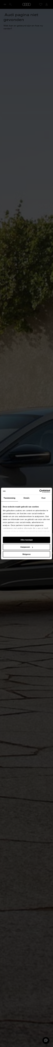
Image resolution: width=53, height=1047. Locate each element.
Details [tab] (27, 498)
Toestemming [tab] (9, 498)
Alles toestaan (26, 540)
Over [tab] (43, 498)
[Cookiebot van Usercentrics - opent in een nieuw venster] (39, 491)
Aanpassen (25, 547)
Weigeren (26, 554)
